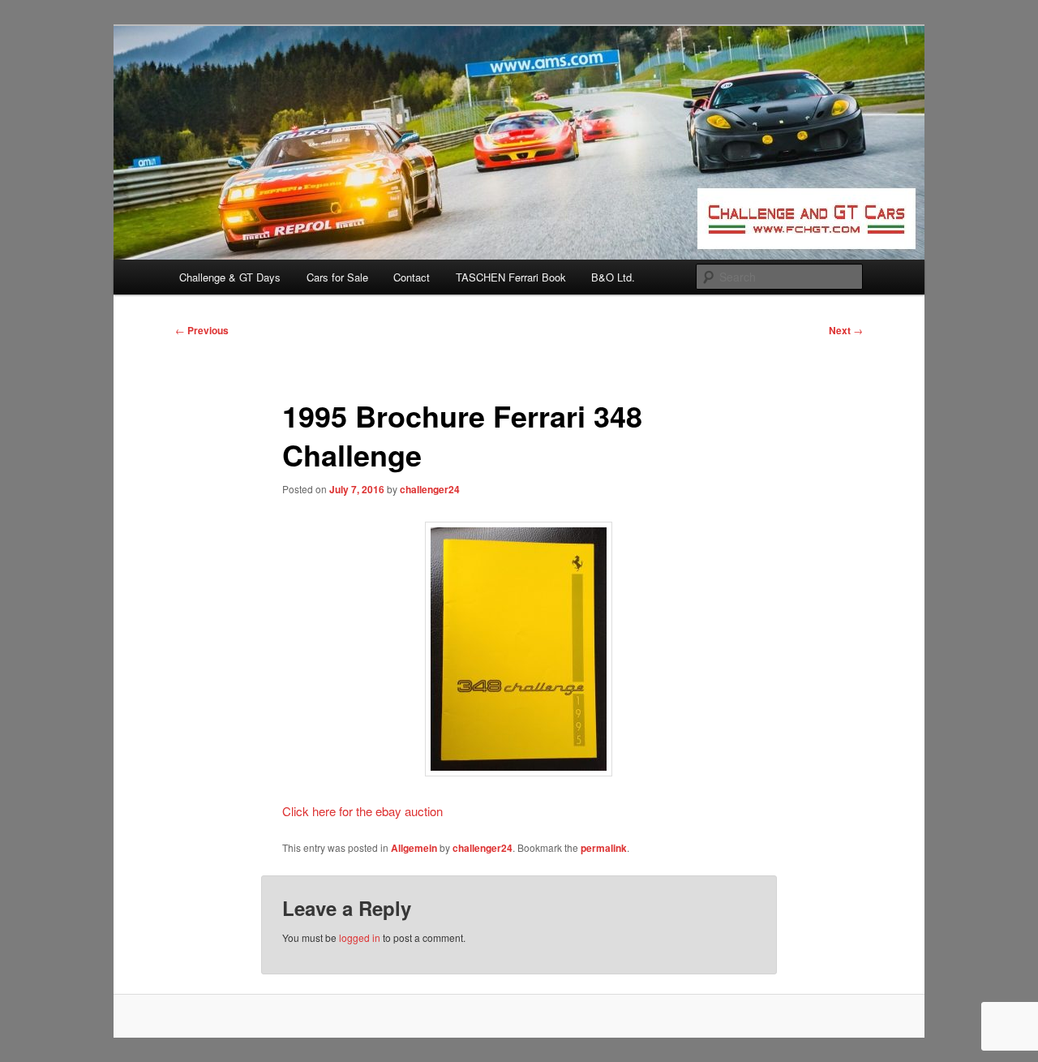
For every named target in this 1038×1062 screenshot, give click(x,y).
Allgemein (414, 848)
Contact (411, 277)
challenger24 (430, 489)
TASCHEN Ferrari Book (511, 277)
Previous (202, 330)
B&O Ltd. (613, 277)
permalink (604, 848)
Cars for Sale (337, 277)
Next (846, 330)
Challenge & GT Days (230, 277)
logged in (359, 937)
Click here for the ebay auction (362, 810)
